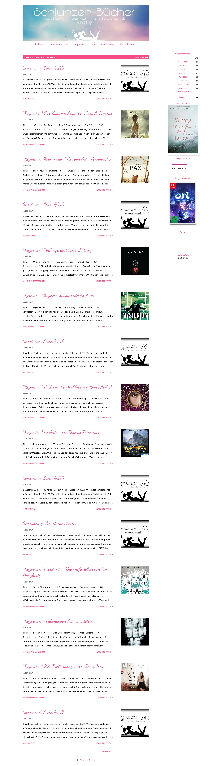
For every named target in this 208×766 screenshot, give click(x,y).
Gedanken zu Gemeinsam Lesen (49, 523)
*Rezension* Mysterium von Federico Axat (58, 295)
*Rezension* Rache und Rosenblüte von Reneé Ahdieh (68, 387)
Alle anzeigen (141, 57)
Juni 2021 (182, 69)
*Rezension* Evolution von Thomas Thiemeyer (61, 432)
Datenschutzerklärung (103, 44)
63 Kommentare (29, 743)
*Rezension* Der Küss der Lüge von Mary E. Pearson (67, 113)
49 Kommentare (29, 99)
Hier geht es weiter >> (104, 99)
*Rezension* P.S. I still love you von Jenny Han (63, 666)
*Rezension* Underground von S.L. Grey (57, 250)
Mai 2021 (182, 73)
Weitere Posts (107, 752)
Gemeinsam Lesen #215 (43, 204)
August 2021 (183, 62)
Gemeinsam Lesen (59, 44)
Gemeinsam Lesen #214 (43, 341)
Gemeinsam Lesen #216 (43, 68)
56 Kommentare (29, 372)
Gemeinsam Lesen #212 (43, 712)
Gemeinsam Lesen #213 (43, 478)
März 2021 (183, 81)
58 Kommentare (29, 509)
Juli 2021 (183, 66)
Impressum (80, 44)
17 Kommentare (28, 555)
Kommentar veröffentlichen (34, 144)
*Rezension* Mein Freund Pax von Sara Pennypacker (67, 159)
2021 (181, 58)
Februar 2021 (183, 84)
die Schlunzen (127, 44)
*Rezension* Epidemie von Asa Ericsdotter (58, 621)
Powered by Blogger (87, 760)
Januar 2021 (182, 88)
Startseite (39, 44)
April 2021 (183, 77)
